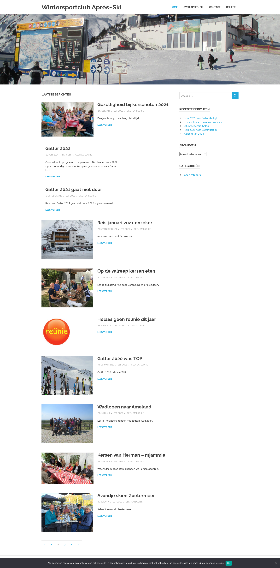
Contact (214, 7)
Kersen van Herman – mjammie (131, 455)
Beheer (231, 7)
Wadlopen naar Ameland (124, 407)
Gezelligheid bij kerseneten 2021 (133, 104)
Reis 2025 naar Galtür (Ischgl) (200, 129)
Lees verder (104, 125)
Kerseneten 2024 (194, 133)
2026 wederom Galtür (196, 125)
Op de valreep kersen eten (126, 271)
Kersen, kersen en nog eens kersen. (204, 121)
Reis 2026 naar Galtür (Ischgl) (200, 118)
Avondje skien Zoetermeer (126, 495)
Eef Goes (118, 110)
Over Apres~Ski (193, 7)
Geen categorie (135, 110)
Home (174, 7)
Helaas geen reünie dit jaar (126, 319)
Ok (228, 563)
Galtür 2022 (57, 148)
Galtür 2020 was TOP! (120, 358)
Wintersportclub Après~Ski (81, 7)
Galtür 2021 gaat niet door (73, 189)
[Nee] (276, 563)
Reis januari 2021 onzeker (124, 222)
